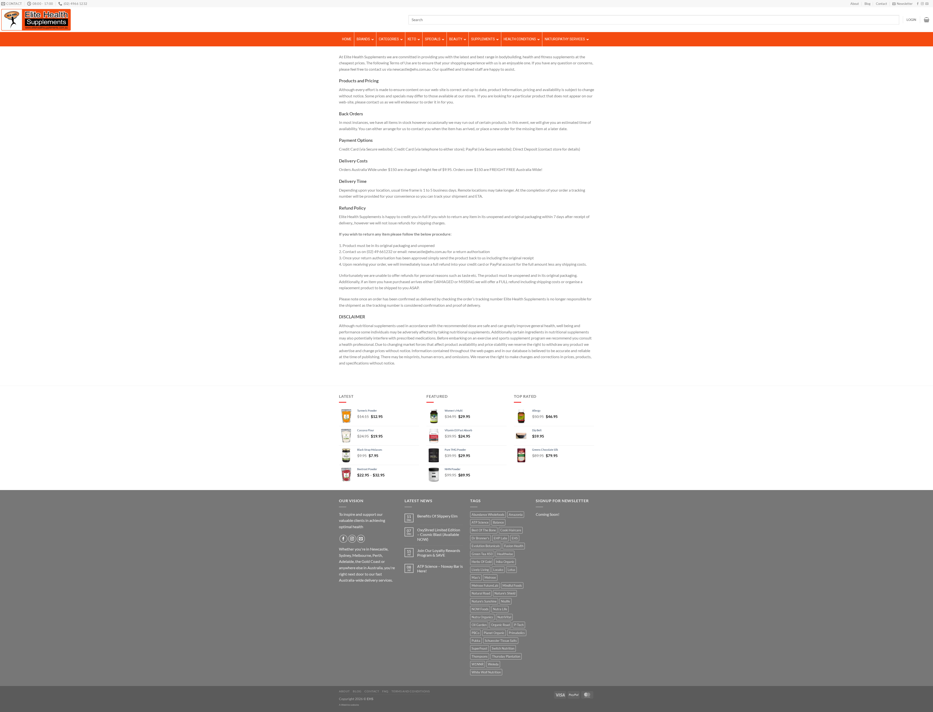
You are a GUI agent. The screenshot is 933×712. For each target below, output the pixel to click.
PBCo (475, 633)
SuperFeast (479, 648)
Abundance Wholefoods (488, 515)
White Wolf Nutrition (486, 672)
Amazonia (516, 515)
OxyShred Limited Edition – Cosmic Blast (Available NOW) (438, 534)
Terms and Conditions (410, 691)
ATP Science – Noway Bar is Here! (440, 568)
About (854, 4)
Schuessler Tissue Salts (501, 641)
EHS (515, 538)
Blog (867, 4)
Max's (476, 577)
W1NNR (478, 664)
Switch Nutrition (503, 648)
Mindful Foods (512, 585)
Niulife (505, 601)
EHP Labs (500, 538)
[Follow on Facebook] (917, 4)
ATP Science (480, 522)
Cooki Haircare (510, 530)
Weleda (493, 664)
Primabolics (517, 633)
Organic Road (500, 625)
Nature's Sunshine (484, 601)
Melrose (490, 577)
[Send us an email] (926, 4)
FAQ (385, 691)
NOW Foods (480, 609)
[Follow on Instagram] (922, 4)
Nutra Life (500, 609)
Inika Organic (505, 562)
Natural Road (481, 593)
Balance (498, 522)
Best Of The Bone (484, 530)
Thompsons (480, 656)
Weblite (345, 704)
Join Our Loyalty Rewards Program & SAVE (438, 552)
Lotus (511, 570)
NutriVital (504, 617)
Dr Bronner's (480, 538)
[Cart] (926, 19)
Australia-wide (351, 580)
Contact (881, 4)
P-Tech (519, 625)
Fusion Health (513, 546)
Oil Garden (479, 625)
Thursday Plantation (506, 656)
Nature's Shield (504, 593)
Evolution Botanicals (486, 546)
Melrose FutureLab (485, 585)
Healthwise (505, 554)
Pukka (476, 641)
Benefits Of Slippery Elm (437, 516)
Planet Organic (494, 633)
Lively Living (480, 570)
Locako (498, 570)
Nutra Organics (482, 617)
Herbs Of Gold (482, 562)
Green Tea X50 (482, 554)
